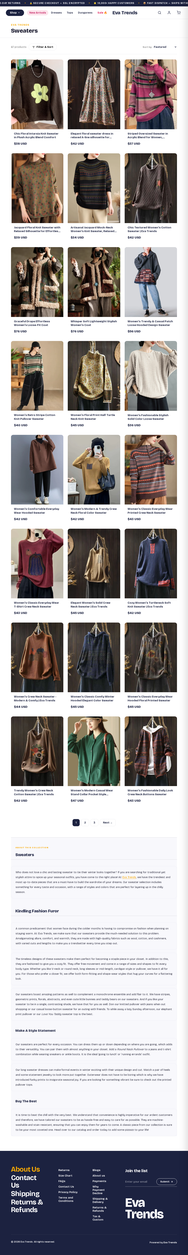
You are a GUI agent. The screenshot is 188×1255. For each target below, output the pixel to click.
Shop (13, 12)
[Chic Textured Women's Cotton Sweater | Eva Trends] (151, 188)
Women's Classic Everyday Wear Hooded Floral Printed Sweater (150, 698)
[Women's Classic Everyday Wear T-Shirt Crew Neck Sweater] (37, 563)
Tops (70, 12)
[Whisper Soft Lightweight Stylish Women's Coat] (94, 282)
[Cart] (178, 12)
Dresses (56, 12)
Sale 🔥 (102, 12)
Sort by (147, 47)
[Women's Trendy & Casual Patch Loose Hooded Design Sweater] (151, 282)
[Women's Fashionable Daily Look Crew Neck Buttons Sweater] (151, 751)
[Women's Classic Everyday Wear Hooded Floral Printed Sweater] (151, 657)
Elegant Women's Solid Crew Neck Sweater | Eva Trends (90, 604)
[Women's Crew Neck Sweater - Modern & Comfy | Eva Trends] (37, 657)
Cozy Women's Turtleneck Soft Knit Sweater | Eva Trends (149, 604)
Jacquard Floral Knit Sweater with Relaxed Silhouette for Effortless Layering (37, 229)
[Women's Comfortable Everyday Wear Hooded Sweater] (37, 469)
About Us (25, 1169)
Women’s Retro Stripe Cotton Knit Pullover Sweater (34, 416)
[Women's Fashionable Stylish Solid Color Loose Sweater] (151, 376)
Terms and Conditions (65, 1199)
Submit (164, 1181)
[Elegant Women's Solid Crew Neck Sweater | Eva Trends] (94, 563)
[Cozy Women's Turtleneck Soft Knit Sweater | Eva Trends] (151, 563)
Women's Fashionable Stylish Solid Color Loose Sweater (148, 417)
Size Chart (65, 1175)
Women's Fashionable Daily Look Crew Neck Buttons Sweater (150, 792)
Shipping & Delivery (100, 1200)
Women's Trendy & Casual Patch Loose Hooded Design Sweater (150, 323)
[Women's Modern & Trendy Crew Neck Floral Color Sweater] (94, 469)
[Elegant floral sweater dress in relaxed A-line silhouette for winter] (94, 94)
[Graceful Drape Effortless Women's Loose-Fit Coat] (37, 282)
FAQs (61, 1181)
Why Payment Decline (99, 1190)
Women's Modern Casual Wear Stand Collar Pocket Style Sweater (92, 792)
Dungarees (85, 12)
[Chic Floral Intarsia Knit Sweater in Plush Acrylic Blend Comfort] (37, 94)
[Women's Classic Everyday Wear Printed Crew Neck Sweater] (151, 469)
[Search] (159, 12)
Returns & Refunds (27, 1206)
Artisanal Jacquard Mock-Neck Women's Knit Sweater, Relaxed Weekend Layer (92, 229)
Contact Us (24, 1181)
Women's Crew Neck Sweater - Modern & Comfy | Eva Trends (35, 698)
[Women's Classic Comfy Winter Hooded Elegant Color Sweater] (94, 657)
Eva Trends (129, 877)
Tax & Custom (98, 1218)
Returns (64, 1170)
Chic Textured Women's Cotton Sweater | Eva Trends (149, 229)
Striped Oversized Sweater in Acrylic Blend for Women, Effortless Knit (148, 135)
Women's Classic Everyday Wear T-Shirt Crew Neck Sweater (36, 604)
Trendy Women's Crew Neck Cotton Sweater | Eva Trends (34, 792)
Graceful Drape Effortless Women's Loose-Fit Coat (32, 323)
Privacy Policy (67, 1192)
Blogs (96, 1170)
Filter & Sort (45, 47)
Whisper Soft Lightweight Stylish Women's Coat (94, 323)
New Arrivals (37, 12)
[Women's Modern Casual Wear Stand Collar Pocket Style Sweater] (94, 751)
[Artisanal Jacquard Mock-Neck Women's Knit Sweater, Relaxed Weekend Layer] (94, 188)
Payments (99, 1181)
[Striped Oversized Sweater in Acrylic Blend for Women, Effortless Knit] (151, 94)
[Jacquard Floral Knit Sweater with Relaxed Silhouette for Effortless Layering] (37, 188)
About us (99, 1175)
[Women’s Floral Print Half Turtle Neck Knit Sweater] (94, 376)
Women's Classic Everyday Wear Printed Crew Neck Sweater (150, 510)
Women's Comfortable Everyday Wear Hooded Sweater (36, 510)
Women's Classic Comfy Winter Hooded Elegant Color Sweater (92, 698)
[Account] (169, 12)
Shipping (25, 1194)
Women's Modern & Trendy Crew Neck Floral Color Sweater (94, 510)
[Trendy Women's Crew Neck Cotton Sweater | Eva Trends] (37, 751)
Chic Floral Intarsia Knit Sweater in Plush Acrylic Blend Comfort (36, 135)
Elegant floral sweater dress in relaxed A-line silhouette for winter (92, 135)
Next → (108, 822)
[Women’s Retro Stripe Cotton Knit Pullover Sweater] (37, 376)
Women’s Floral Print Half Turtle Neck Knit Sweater (93, 416)
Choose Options (39, 124)
